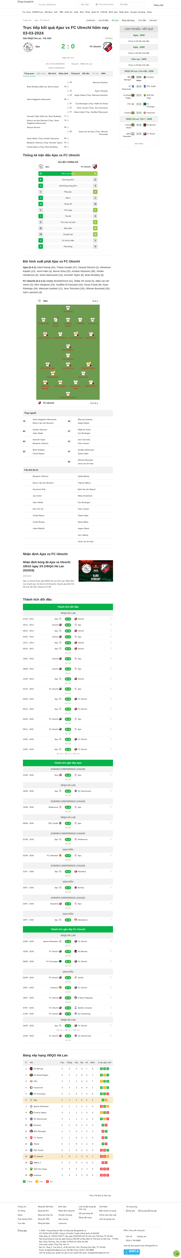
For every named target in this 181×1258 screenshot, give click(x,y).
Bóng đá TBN (43, 1219)
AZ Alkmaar (82, 951)
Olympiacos (83, 920)
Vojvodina (82, 871)
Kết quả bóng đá (86, 1213)
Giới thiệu (103, 1207)
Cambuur (54, 988)
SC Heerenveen (84, 791)
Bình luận (113, 12)
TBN (61, 12)
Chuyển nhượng (137, 12)
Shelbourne (53, 807)
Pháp (87, 12)
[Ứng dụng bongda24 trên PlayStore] (142, 1211)
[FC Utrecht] (107, 52)
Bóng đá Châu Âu (45, 1215)
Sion (56, 775)
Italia (76, 12)
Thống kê (75, 73)
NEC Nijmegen (40, 1131)
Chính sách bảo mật (107, 1215)
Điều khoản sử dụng (107, 1211)
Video (149, 12)
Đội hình (52, 73)
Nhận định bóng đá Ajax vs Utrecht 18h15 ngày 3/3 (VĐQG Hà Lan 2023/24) (46, 566)
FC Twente (38, 1138)
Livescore (62, 1223)
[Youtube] (159, 1230)
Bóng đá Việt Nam (45, 1207)
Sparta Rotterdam (50, 941)
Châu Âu (68, 12)
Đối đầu (85, 73)
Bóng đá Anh (43, 1211)
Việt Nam (48, 12)
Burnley (81, 888)
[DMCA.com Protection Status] (132, 1254)
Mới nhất (85, 4)
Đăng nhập (158, 5)
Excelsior (37, 1125)
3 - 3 (139, 134)
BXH (103, 73)
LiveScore (91, 20)
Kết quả (115, 20)
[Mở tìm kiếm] (143, 4)
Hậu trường (63, 1219)
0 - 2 (139, 86)
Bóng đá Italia (44, 1223)
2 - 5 (139, 113)
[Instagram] (153, 1230)
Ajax (37, 46)
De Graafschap (84, 1014)
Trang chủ (22, 1207)
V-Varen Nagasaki (85, 998)
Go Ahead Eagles (41, 1075)
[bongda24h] (20, 12)
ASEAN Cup (37, 12)
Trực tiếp (142, 20)
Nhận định (124, 12)
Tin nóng (26, 12)
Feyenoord (38, 1088)
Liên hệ (129, 1236)
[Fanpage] (147, 1230)
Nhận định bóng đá (66, 1211)
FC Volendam (52, 855)
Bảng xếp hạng (128, 20)
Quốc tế (95, 12)
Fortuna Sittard (40, 1112)
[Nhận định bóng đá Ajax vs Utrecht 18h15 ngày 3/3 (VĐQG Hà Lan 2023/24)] (96, 571)
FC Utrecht (95, 46)
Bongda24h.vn (151, 1246)
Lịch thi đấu (103, 20)
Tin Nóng (21, 1211)
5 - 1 (139, 104)
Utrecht (81, 619)
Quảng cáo (141, 1236)
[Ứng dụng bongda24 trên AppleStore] (152, 1211)
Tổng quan (29, 73)
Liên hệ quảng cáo (107, 1219)
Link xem (153, 20)
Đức (82, 12)
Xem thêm (139, 144)
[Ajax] (28, 52)
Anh (56, 12)
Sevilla (80, 977)
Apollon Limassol (85, 1008)
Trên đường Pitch (106, 4)
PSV (35, 1081)
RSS (125, 1230)
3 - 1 (139, 95)
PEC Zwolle (53, 823)
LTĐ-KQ (103, 12)
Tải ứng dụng (131, 1207)
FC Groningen (52, 961)
